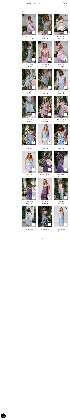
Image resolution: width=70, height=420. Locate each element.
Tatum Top (61, 146)
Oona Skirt (45, 92)
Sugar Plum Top (45, 64)
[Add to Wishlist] (34, 16)
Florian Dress (29, 37)
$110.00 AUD (61, 66)
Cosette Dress (45, 119)
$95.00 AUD (29, 66)
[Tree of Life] (35, 3)
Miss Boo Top (45, 146)
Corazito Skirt (29, 201)
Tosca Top (45, 37)
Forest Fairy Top (61, 174)
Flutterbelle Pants (29, 229)
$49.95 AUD (45, 148)
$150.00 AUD (45, 176)
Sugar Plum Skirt (61, 64)
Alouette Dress (61, 229)
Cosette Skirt (29, 174)
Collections (9, 11)
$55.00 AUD (45, 66)
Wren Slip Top (45, 201)
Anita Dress (29, 146)
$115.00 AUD (61, 38)
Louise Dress (61, 201)
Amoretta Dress (45, 229)
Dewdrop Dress (29, 92)
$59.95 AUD (45, 38)
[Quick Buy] (33, 32)
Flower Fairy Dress (61, 119)
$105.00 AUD (29, 121)
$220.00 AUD (29, 38)
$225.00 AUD (61, 121)
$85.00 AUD (29, 148)
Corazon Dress (29, 64)
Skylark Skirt (29, 119)
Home (3, 11)
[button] (63, 3)
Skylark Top (61, 92)
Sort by (24, 11)
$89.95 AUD (29, 93)
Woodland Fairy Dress (45, 174)
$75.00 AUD (61, 176)
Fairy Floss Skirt (61, 37)
